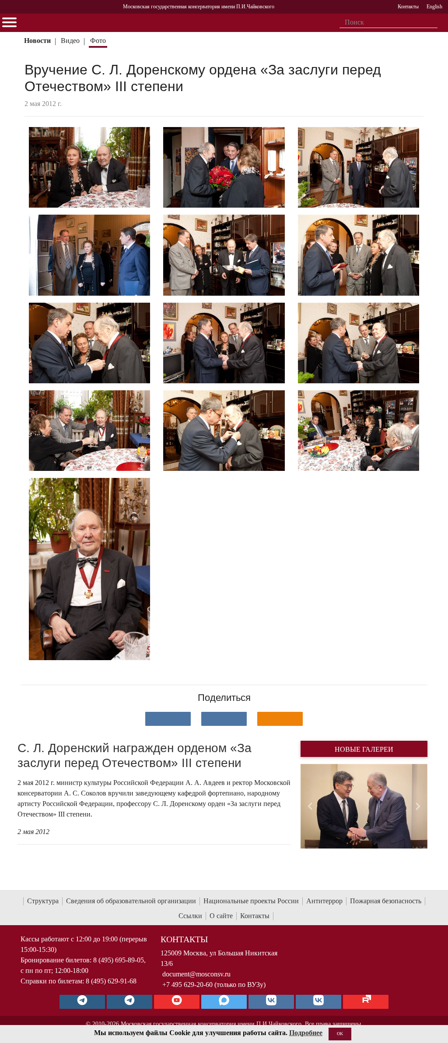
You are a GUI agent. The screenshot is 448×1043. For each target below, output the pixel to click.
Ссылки (190, 915)
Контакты (255, 915)
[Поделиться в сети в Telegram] (224, 719)
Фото (98, 40)
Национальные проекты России (251, 901)
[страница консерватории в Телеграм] (82, 1002)
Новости (37, 40)
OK (340, 1033)
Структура (43, 901)
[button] (310, 806)
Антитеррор (324, 901)
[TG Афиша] (129, 1002)
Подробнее (305, 1032)
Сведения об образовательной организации (131, 901)
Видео (70, 40)
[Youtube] (177, 1002)
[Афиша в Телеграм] (365, 1002)
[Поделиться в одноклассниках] (280, 719)
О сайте (221, 915)
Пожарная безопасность (385, 901)
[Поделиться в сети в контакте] (168, 719)
